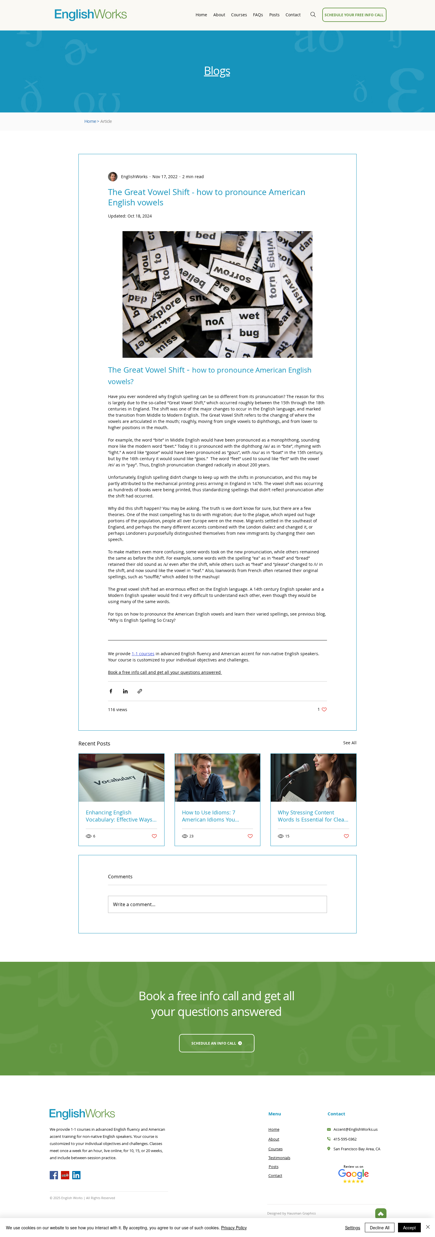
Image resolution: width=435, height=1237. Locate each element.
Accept (409, 1227)
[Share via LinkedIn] (125, 691)
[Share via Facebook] (111, 691)
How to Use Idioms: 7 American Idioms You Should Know (208, 816)
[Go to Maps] (381, 1214)
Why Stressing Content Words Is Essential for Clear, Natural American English (312, 816)
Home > (91, 121)
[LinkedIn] (76, 1175)
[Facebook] (54, 1175)
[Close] (427, 1227)
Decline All (379, 1227)
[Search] (313, 14)
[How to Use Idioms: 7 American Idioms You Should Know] (217, 778)
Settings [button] (352, 1227)
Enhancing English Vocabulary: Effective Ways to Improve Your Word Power (119, 816)
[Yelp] (65, 1175)
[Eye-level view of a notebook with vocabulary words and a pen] (121, 778)
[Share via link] (140, 691)
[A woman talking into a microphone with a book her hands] (313, 778)
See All (350, 742)
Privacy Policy (234, 1227)
